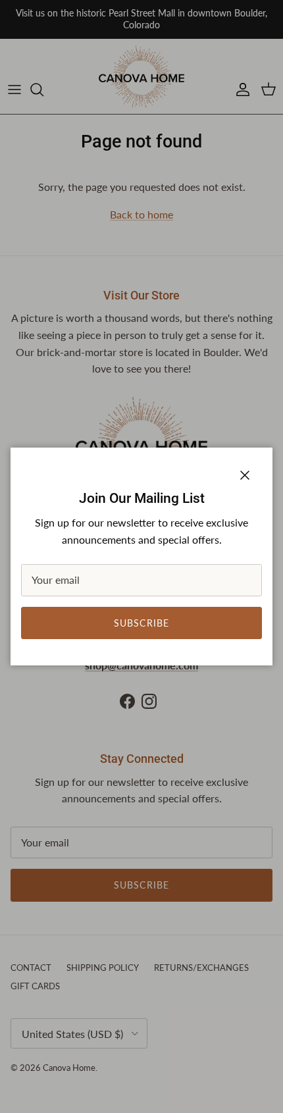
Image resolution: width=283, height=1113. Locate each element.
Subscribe (141, 623)
